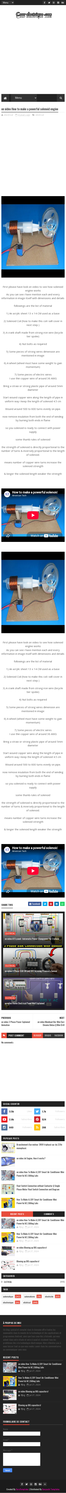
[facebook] (44, 2)
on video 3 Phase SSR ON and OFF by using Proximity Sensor (31, 971)
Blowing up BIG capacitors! (28, 1261)
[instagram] (58, 2)
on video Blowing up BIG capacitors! (32, 1247)
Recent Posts (17, 1214)
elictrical (40, 114)
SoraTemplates (22, 1489)
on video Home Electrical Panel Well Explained (25, 1003)
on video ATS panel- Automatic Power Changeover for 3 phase (32, 938)
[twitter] (49, 2)
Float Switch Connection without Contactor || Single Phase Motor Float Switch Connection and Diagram (38, 1187)
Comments (49, 1214)
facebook (58, 1035)
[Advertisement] (33, 57)
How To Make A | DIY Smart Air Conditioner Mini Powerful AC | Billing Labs (37, 1201)
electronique (8, 1302)
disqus (48, 1035)
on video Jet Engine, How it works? (31, 1158)
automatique (8, 1296)
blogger (37, 1035)
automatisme (29, 1296)
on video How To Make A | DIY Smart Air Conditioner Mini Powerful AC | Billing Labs (40, 1221)
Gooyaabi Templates (51, 1489)
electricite (49, 1296)
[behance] (63, 2)
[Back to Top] (45, 1484)
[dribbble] (54, 2)
